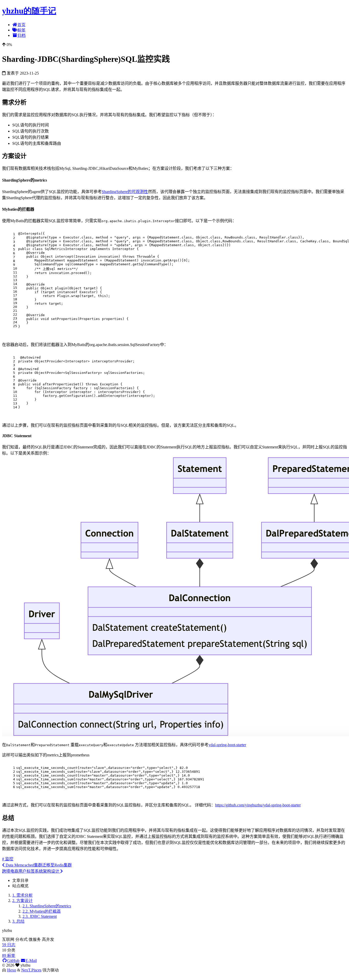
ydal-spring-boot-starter (227, 745)
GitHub (13, 960)
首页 (21, 24)
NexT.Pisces (31, 970)
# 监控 (7, 859)
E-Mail (31, 960)
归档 (21, 35)
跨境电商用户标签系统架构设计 (31, 871)
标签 (21, 30)
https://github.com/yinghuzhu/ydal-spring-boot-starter (258, 805)
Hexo (11, 970)
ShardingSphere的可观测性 (125, 191)
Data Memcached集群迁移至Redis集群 (38, 865)
